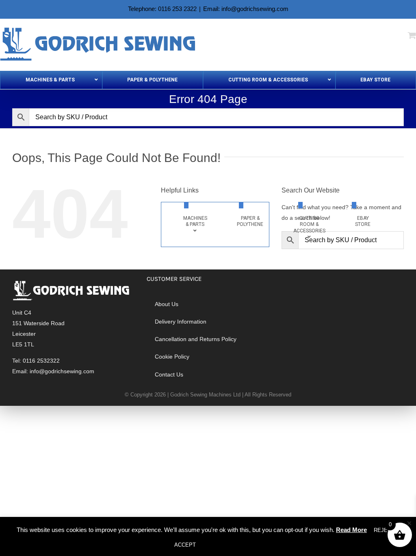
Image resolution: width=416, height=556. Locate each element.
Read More (351, 529)
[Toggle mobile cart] (412, 35)
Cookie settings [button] (226, 545)
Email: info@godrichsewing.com (245, 8)
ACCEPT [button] (185, 545)
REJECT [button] (384, 530)
